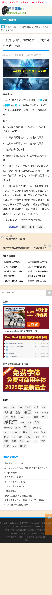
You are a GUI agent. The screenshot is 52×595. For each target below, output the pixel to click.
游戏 (6, 432)
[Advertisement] (26, 569)
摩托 (44, 417)
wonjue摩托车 (10, 472)
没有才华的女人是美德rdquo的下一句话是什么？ (24, 247)
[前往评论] (48, 524)
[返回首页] (48, 517)
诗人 (44, 437)
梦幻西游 (37, 427)
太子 (6, 417)
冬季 (43, 407)
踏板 (14, 441)
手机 (40, 100)
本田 (27, 427)
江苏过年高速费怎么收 (14, 486)
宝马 (21, 417)
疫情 (35, 432)
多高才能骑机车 (11, 266)
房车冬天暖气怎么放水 (14, 280)
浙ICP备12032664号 (40, 526)
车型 (21, 441)
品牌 (18, 412)
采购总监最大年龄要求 (14, 481)
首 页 (4, 2)
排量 (36, 417)
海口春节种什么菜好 (13, 477)
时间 (29, 422)
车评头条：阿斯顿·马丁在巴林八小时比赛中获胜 (26, 467)
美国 (20, 437)
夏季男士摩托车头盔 (37, 280)
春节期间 (8, 427)
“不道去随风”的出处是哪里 (16, 504)
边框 (17, 105)
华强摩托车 (9, 276)
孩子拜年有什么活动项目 (39, 266)
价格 (20, 407)
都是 (43, 441)
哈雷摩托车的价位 (12, 261)
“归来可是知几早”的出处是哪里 (18, 495)
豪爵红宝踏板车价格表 (38, 271)
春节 (36, 422)
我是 (28, 417)
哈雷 (27, 411)
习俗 (12, 407)
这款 (35, 441)
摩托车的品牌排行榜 (13, 463)
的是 (6, 436)
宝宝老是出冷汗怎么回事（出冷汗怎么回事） (24, 500)
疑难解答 (27, 526)
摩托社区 (14, 2)
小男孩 (26, 539)
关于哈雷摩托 (38, 2)
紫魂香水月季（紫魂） (16, 238)
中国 (6, 407)
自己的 (28, 436)
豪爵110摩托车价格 (36, 276)
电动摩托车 (15, 432)
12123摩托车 (10, 490)
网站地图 (19, 526)
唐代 (36, 412)
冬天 (36, 407)
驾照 (14, 446)
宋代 (13, 416)
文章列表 (12, 26)
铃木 (7, 446)
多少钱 (45, 412)
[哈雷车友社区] (26, 10)
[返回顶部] (48, 531)
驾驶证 (23, 446)
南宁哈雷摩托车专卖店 (38, 261)
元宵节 (28, 407)
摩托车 (10, 421)
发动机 (8, 412)
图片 (7, 105)
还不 (28, 441)
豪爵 (6, 441)
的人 (43, 432)
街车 (37, 437)
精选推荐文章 (9, 526)
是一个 (17, 428)
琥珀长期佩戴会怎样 (13, 271)
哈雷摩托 (25, 2)
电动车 (26, 432)
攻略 (22, 422)
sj (9, 55)
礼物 (13, 437)
